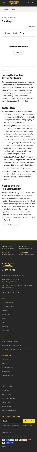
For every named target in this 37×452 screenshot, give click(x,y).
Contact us (5, 390)
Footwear (5, 327)
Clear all (19, 52)
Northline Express (7, 368)
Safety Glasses (6, 315)
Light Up (4, 364)
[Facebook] (4, 292)
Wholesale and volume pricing (11, 345)
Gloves (4, 319)
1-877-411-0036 (9, 270)
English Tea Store (7, 360)
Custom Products (7, 303)
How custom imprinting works (11, 349)
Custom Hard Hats (8, 307)
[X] (13, 292)
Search (4, 446)
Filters (7, 33)
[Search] (29, 3)
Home (4, 18)
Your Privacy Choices (9, 410)
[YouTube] (18, 292)
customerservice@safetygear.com (13, 275)
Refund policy (6, 402)
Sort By (15, 33)
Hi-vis (3, 323)
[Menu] (4, 3)
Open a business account (10, 341)
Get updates (29, 421)
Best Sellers (5, 331)
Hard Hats (5, 311)
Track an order (6, 394)
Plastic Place (6, 372)
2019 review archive (8, 398)
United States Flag (7, 376)
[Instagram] (8, 292)
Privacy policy (6, 406)
